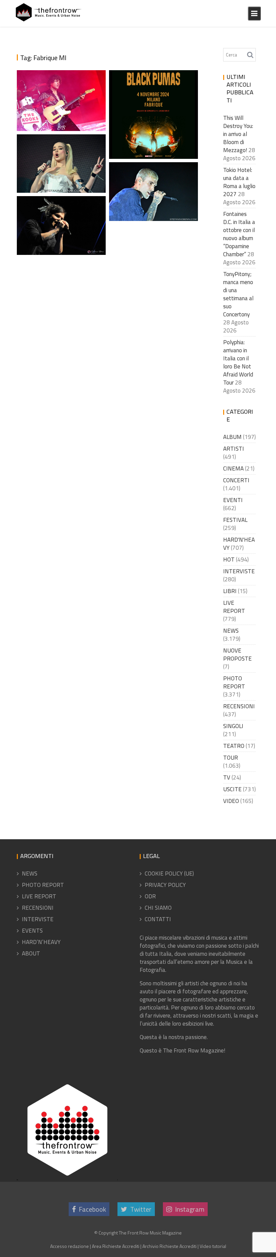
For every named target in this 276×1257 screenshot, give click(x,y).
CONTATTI (158, 919)
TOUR (230, 757)
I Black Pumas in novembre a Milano (151, 139)
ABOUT (31, 953)
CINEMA (233, 468)
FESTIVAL (235, 519)
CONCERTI (236, 480)
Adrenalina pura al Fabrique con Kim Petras (58, 165)
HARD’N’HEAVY (41, 942)
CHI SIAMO (158, 907)
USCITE (232, 789)
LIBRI (230, 591)
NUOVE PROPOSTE (237, 654)
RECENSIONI (239, 706)
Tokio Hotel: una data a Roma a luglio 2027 (239, 182)
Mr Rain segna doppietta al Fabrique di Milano (153, 193)
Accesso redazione (69, 1246)
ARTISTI (233, 448)
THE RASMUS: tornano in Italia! (60, 243)
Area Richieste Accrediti (115, 1246)
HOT (229, 559)
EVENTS (32, 930)
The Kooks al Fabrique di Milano (61, 119)
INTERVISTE (239, 571)
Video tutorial (213, 1246)
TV (226, 777)
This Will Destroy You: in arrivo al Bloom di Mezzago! (238, 134)
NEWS (231, 630)
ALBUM (232, 437)
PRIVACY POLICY (165, 885)
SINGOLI (233, 726)
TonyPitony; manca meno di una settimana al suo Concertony (238, 294)
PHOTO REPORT (234, 682)
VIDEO (231, 801)
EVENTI (233, 500)
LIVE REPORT (234, 606)
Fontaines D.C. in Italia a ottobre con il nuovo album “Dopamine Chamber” (239, 234)
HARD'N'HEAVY (239, 543)
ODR (150, 896)
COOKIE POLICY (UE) (169, 873)
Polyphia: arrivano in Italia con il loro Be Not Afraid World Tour (238, 362)
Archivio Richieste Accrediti (169, 1246)
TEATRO (233, 746)
